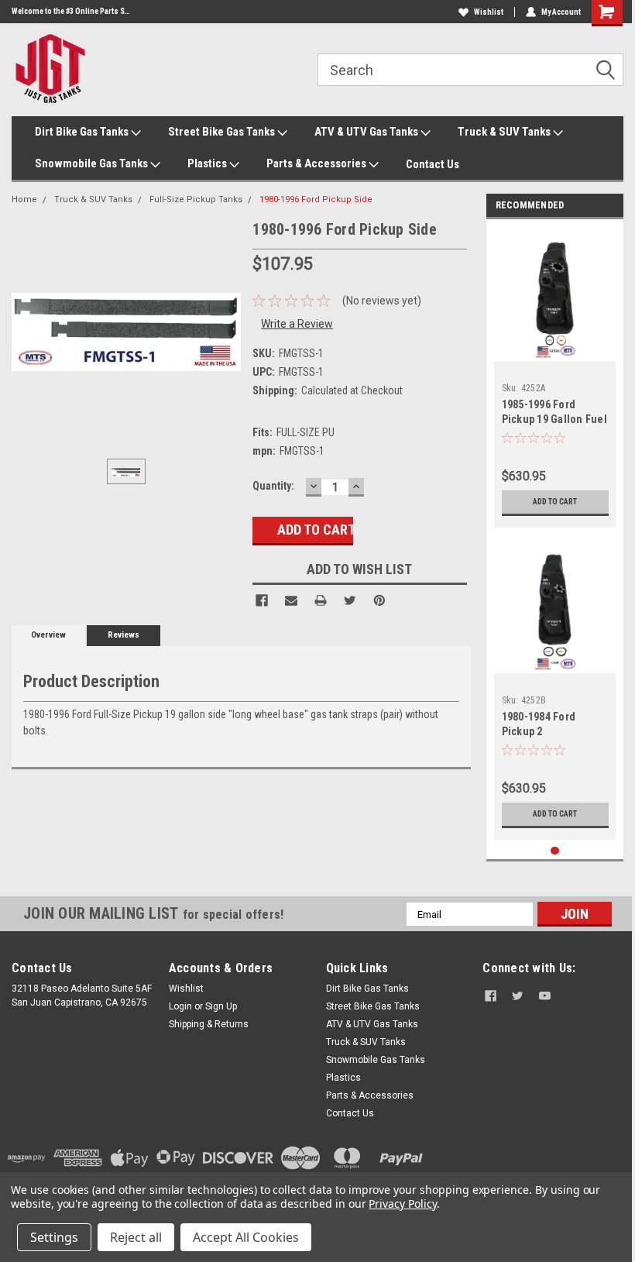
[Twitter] (350, 600)
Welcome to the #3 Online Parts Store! (72, 11)
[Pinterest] (379, 600)
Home (24, 199)
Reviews (123, 635)
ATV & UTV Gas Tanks (367, 132)
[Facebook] (262, 600)
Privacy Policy (402, 1203)
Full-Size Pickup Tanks (195, 199)
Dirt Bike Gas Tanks (83, 132)
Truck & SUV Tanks (505, 132)
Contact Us (432, 164)
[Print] (320, 600)
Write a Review (297, 324)
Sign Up (221, 1006)
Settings (54, 1237)
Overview (48, 635)
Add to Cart (555, 501)
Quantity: (273, 486)
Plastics (208, 163)
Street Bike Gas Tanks (222, 132)
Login (180, 1006)
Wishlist (488, 12)
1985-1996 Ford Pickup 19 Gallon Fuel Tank (554, 419)
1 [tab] (555, 851)
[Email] (291, 600)
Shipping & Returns (209, 1024)
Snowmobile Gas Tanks (92, 163)
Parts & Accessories (317, 163)
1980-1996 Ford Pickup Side (315, 199)
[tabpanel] (555, 377)
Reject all (136, 1237)
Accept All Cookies (246, 1237)
